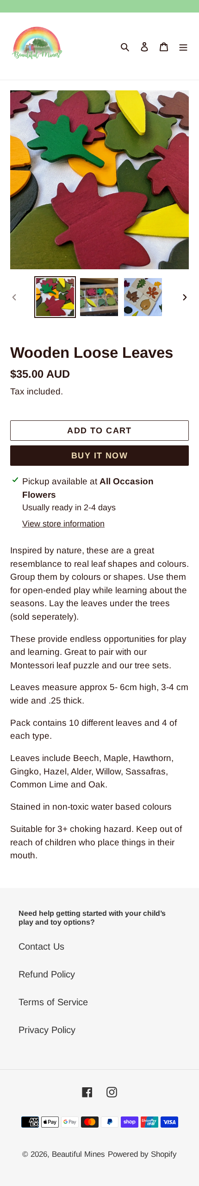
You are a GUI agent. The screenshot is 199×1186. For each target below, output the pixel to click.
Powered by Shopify (142, 1154)
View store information (63, 523)
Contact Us (41, 946)
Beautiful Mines (78, 1154)
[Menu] (183, 46)
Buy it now (99, 455)
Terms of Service (53, 1002)
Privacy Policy (47, 1030)
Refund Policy (47, 974)
